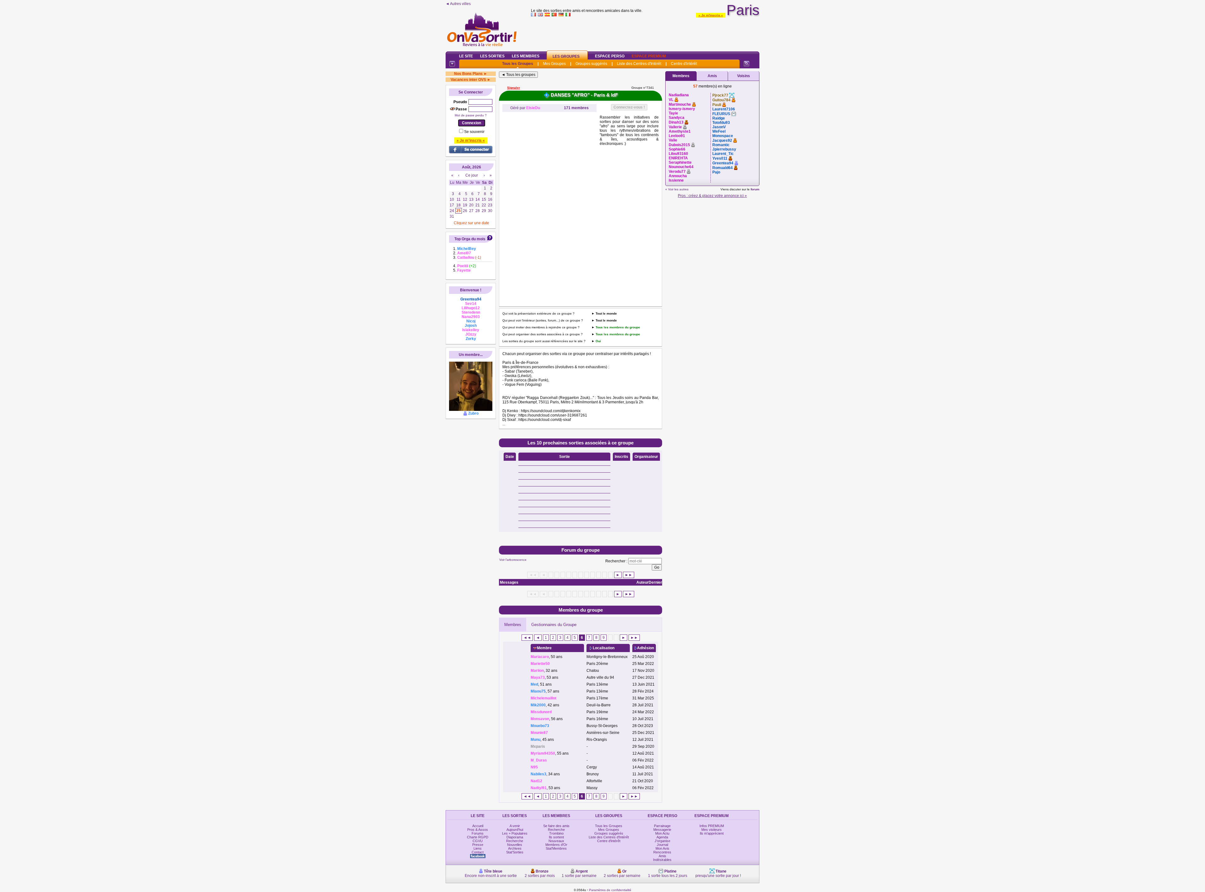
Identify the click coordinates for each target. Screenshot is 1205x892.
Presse (477, 845)
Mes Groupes (554, 63)
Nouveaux (556, 841)
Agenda (662, 837)
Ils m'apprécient (712, 833)
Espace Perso (609, 56)
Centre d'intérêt (684, 63)
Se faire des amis (556, 826)
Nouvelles (514, 845)
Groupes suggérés (591, 63)
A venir (515, 826)
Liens (478, 848)
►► (628, 575)
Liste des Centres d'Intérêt (639, 63)
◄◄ (527, 637)
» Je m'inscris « (711, 15)
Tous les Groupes (517, 63)
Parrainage (662, 826)
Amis (712, 76)
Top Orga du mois (469, 239)
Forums (478, 833)
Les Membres (525, 56)
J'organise (662, 841)
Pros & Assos (477, 829)
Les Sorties (492, 56)
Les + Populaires (515, 833)
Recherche (514, 841)
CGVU (478, 841)
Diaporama (514, 837)
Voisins (743, 76)
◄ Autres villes (458, 4)
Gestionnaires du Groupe (553, 624)
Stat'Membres (556, 848)
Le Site (466, 56)
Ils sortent (556, 837)
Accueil (477, 826)
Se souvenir (474, 132)
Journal (662, 845)
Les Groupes (566, 56)
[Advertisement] (645, 33)
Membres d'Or (556, 845)
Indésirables (662, 860)
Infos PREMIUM (711, 826)
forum (755, 189)
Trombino (556, 833)
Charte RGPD (477, 837)
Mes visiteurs (711, 829)
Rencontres (662, 852)
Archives (515, 848)
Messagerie (662, 829)
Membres (512, 624)
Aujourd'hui (514, 829)
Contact (478, 852)
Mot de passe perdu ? (471, 115)
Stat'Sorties (514, 852)
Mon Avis (662, 848)
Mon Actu (662, 833)
